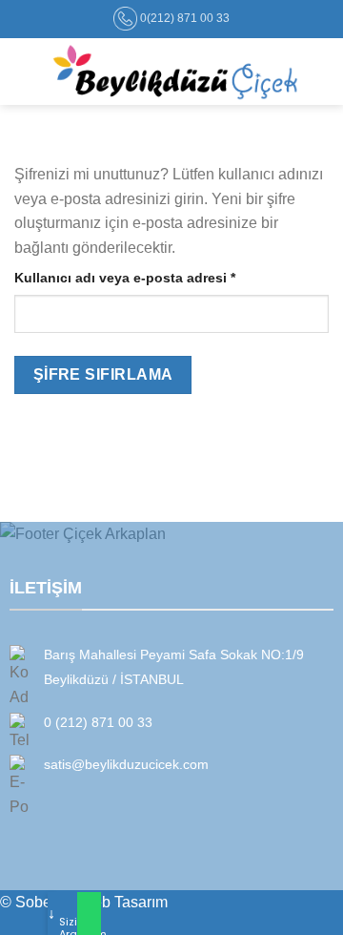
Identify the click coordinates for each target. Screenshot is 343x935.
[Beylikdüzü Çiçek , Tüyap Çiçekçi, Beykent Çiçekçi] (175, 71)
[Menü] (25, 71)
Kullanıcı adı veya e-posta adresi (147, 277)
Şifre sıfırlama (103, 374)
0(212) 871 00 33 (185, 18)
